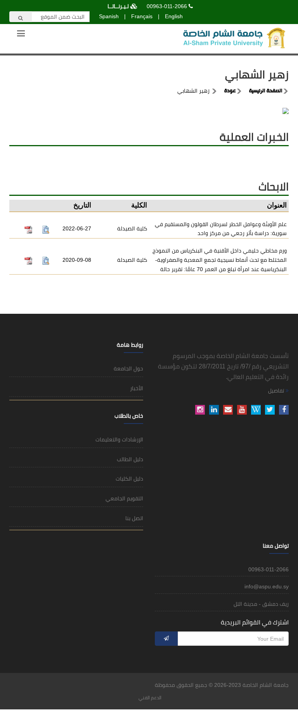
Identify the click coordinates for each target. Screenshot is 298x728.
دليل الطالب (130, 459)
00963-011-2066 (167, 6)
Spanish (109, 16)
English (174, 16)
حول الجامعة (128, 368)
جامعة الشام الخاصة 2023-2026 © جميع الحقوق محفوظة (222, 685)
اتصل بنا (134, 518)
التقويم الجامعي (124, 498)
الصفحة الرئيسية (265, 91)
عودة (230, 91)
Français (141, 16)
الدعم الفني (150, 697)
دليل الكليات (129, 479)
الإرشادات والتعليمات (119, 439)
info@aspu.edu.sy (266, 586)
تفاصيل (277, 390)
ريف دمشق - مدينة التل (261, 604)
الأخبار (136, 388)
